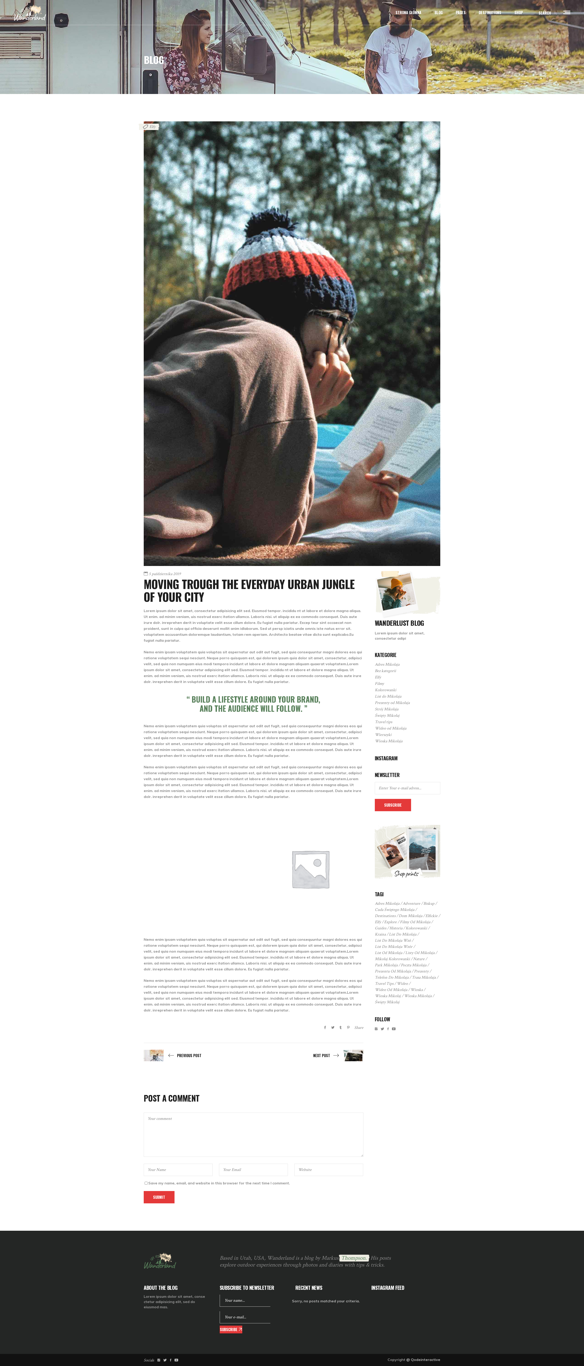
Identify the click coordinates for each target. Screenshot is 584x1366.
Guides (380, 928)
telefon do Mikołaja (392, 977)
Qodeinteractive (425, 1359)
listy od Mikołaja (420, 952)
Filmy (379, 683)
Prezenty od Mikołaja (392, 702)
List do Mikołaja (388, 696)
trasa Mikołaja (424, 977)
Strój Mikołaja (386, 709)
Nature (419, 959)
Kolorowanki (385, 690)
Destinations (385, 915)
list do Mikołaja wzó (393, 940)
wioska (416, 989)
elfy (378, 922)
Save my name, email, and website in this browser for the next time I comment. (219, 1183)
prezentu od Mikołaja (393, 971)
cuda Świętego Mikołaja (394, 909)
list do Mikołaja (402, 934)
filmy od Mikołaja (415, 922)
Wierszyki (383, 734)
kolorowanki (416, 928)
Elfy (152, 126)
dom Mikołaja (410, 915)
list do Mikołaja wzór (393, 946)
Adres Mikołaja (387, 664)
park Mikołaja (386, 965)
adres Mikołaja (387, 903)
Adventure (411, 903)
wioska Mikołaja (418, 995)
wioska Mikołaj (388, 995)
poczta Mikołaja (413, 965)
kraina (380, 934)
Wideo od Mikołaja (390, 728)
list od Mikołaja (388, 952)
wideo (402, 983)
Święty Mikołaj (387, 715)
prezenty (421, 971)
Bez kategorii (385, 670)
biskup (428, 903)
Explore (390, 922)
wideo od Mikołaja (391, 989)
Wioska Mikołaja (388, 741)
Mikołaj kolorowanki (392, 959)
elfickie (431, 915)
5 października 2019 (165, 573)
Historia (395, 928)
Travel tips (383, 722)
